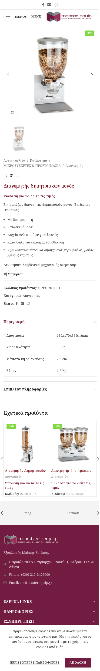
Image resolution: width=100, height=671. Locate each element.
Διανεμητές (74, 165)
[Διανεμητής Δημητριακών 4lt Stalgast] (27, 444)
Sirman (73, 513)
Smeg (27, 513)
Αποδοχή (78, 662)
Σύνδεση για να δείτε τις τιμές (29, 196)
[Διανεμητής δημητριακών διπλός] (73, 444)
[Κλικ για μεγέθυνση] (12, 112)
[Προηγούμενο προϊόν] (6, 175)
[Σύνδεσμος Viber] (56, 4)
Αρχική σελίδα (14, 160)
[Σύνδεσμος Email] (49, 4)
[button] (8, 74)
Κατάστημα (38, 160)
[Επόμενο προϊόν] (17, 175)
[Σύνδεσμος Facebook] (43, 4)
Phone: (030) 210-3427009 (29, 574)
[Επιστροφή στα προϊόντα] (12, 175)
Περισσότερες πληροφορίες (35, 662)
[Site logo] (69, 16)
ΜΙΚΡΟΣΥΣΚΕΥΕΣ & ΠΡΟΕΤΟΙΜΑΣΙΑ (32, 165)
